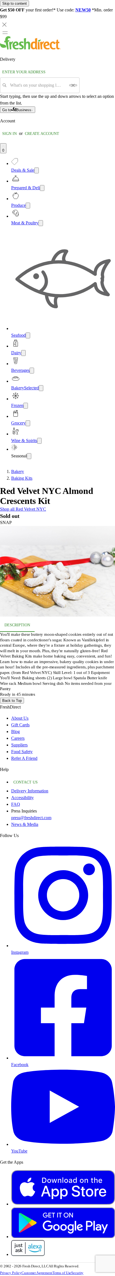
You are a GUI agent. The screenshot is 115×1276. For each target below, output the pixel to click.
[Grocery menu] (28, 423)
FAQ (15, 804)
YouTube (19, 1151)
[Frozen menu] (25, 406)
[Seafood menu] (28, 335)
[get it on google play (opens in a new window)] (63, 1236)
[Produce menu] (28, 205)
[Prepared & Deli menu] (42, 188)
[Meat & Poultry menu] (41, 223)
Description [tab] (17, 625)
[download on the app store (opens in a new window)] (63, 1204)
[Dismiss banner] (4, 24)
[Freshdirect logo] (30, 48)
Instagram (19, 952)
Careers (18, 738)
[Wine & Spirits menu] (39, 441)
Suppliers (19, 745)
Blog (15, 731)
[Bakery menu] (41, 388)
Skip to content (14, 3)
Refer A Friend (24, 758)
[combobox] (38, 85)
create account (42, 134)
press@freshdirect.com (31, 817)
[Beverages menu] (32, 370)
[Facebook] (63, 1058)
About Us (19, 718)
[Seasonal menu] (29, 456)
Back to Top (12, 700)
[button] (57, 572)
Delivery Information (29, 791)
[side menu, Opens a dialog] (5, 32)
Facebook (19, 1064)
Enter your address (23, 72)
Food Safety (22, 751)
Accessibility (22, 797)
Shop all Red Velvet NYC (23, 509)
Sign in (9, 134)
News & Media (24, 824)
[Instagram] (63, 945)
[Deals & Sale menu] (36, 170)
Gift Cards (20, 724)
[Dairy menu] (23, 353)
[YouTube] (63, 1144)
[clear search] (73, 85)
